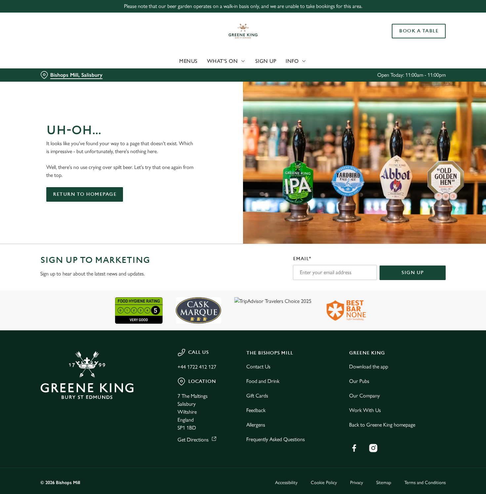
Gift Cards (257, 395)
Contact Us (258, 366)
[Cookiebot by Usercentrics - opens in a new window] (43, 70)
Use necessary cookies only (431, 39)
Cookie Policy (324, 482)
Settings (339, 69)
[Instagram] (373, 448)
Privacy (356, 482)
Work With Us (365, 410)
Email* (302, 259)
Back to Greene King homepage (382, 425)
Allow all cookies (430, 17)
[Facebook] (354, 448)
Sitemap (383, 482)
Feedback (255, 410)
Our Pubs (359, 381)
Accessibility (286, 482)
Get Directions (193, 439)
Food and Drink (262, 381)
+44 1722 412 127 (197, 367)
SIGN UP (412, 272)
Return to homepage (84, 194)
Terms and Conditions (425, 482)
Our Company (364, 395)
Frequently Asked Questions (275, 439)
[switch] (190, 69)
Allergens (255, 425)
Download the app (368, 366)
